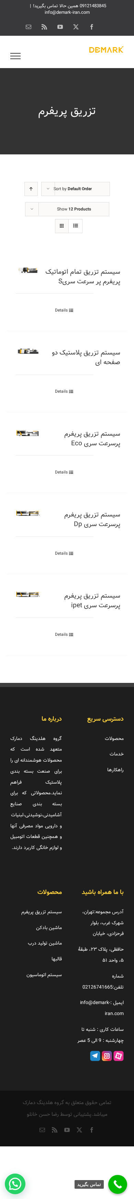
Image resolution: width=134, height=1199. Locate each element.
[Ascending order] (31, 189)
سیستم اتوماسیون (44, 975)
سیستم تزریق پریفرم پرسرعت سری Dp (92, 520)
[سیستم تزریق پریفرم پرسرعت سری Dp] (28, 515)
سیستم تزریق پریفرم (41, 912)
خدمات (117, 754)
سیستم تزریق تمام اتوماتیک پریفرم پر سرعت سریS (82, 277)
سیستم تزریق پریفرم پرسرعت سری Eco (92, 439)
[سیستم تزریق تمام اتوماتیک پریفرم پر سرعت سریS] (28, 273)
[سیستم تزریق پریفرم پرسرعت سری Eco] (28, 434)
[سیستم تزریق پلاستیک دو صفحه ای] (28, 353)
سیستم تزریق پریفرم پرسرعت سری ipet (92, 601)
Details (61, 310)
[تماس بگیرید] (117, 1184)
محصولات (114, 738)
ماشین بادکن (49, 927)
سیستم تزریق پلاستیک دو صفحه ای (86, 358)
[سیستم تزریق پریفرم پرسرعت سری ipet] (28, 596)
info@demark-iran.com (67, 12)
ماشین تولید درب (45, 943)
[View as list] (75, 226)
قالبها (57, 959)
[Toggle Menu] (16, 56)
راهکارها (115, 770)
